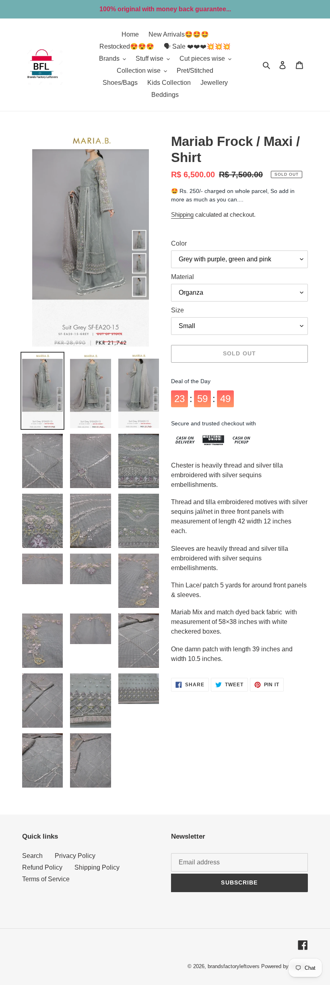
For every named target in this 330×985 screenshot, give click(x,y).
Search (32, 855)
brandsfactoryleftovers (234, 966)
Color (179, 243)
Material (182, 276)
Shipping (182, 214)
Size (177, 310)
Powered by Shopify (284, 966)
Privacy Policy (75, 855)
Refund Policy (42, 867)
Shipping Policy (97, 867)
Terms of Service (46, 879)
